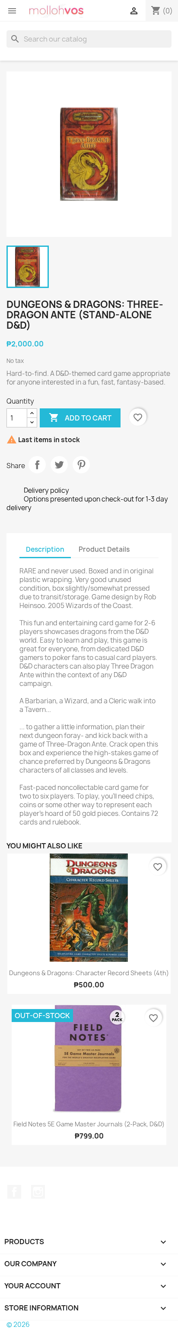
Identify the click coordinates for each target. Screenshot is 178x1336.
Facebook (14, 1192)
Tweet (59, 464)
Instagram (38, 1192)
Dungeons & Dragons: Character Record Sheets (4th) (89, 973)
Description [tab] (45, 549)
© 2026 (18, 1324)
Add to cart (80, 417)
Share (37, 464)
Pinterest (81, 464)
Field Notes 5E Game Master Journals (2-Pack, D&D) (89, 1124)
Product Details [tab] (104, 549)
